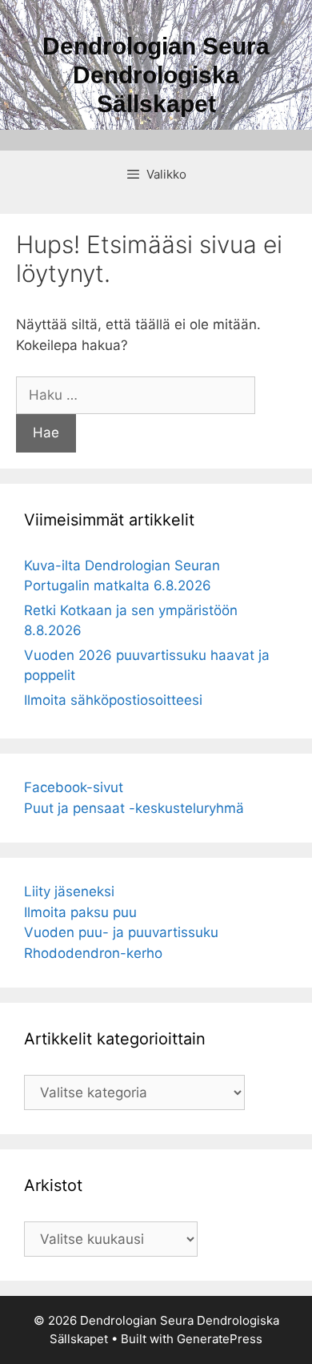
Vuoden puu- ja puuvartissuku (121, 932)
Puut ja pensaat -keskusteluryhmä (134, 808)
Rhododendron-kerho (93, 953)
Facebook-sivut (73, 787)
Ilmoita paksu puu (80, 912)
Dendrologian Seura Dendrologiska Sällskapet (156, 75)
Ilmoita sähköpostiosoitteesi (113, 700)
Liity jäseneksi (69, 891)
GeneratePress (219, 1338)
